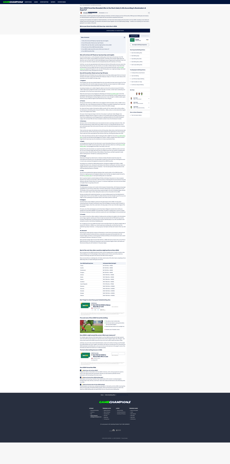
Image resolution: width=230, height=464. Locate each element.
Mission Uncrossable (134, 410)
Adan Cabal (85, 12)
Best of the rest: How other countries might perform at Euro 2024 (97, 45)
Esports (53, 2)
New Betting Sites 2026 (136, 58)
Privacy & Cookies (124, 438)
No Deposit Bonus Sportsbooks (138, 72)
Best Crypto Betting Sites (137, 64)
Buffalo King (106, 417)
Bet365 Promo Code (94, 353)
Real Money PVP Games (121, 413)
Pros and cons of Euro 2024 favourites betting (92, 47)
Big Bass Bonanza (107, 410)
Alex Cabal (106, 12)
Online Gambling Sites (86, 5)
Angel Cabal (135, 106)
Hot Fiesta (105, 415)
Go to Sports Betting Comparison (139, 44)
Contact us (92, 412)
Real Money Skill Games (121, 412)
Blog (91, 413)
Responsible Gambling (94, 410)
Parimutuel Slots (120, 410)
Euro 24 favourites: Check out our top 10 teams (92, 42)
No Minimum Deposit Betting (138, 84)
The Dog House (106, 419)
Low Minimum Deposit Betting (138, 78)
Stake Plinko (132, 417)
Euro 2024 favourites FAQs (88, 51)
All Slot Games (133, 419)
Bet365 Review (94, 303)
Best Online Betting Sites (137, 52)
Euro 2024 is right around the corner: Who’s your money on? (95, 49)
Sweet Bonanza (106, 413)
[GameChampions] (13, 2)
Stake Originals (133, 413)
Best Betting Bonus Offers (137, 61)
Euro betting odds (114, 93)
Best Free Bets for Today (137, 81)
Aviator (131, 412)
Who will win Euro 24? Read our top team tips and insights (95, 40)
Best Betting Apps (135, 55)
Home (81, 5)
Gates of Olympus (107, 412)
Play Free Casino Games (137, 115)
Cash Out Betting (135, 75)
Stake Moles (132, 415)
